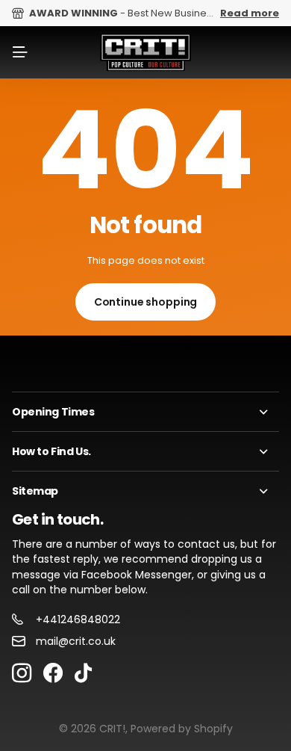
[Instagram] (21, 673)
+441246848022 (78, 619)
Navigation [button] (20, 52)
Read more (249, 13)
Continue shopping (146, 301)
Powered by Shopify (182, 728)
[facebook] (53, 673)
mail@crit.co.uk (76, 641)
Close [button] (145, 412)
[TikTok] (83, 673)
